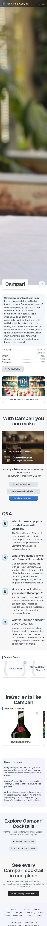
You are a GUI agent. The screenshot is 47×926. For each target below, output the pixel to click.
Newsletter (17, 915)
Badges (19, 912)
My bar (11, 784)
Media (7, 915)
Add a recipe (15, 922)
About (40, 912)
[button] (13, 369)
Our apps (36, 909)
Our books (8, 912)
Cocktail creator (30, 922)
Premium (25, 909)
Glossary (29, 915)
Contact (39, 915)
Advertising (30, 912)
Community (13, 909)
